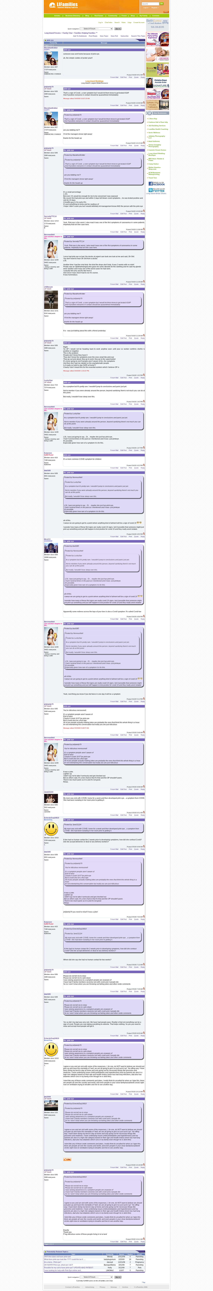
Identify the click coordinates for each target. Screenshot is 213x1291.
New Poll (114, 36)
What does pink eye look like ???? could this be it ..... (64, 1259)
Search (117, 22)
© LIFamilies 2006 (140, 1287)
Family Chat (67, 33)
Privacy (102, 1287)
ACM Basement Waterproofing (154, 173)
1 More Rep (153, 119)
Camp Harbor (154, 164)
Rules (124, 22)
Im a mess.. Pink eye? (52, 1262)
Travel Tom (153, 178)
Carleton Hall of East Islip (158, 122)
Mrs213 (47, 539)
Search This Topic (138, 36)
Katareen (48, 453)
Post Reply (93, 36)
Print (130, 77)
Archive (125, 1287)
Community (112, 16)
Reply (143, 77)
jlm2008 (47, 1097)
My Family (143, 16)
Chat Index (108, 22)
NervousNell (49, 235)
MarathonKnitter (51, 48)
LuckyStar (48, 380)
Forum (124, 16)
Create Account (138, 22)
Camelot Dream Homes (157, 150)
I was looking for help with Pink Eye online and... (63, 1270)
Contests (155, 16)
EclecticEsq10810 (51, 818)
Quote (136, 77)
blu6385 (47, 471)
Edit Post (123, 77)
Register (155, 7)
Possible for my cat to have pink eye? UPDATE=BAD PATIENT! (68, 1268)
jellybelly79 (48, 87)
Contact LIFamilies (72, 1287)
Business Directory (72, 16)
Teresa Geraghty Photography (155, 145)
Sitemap (114, 1287)
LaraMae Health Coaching (158, 129)
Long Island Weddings (94, 81)
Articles (57, 16)
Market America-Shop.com (155, 168)
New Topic (104, 36)
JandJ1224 (48, 792)
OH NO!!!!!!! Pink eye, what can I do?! (58, 1265)
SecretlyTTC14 (50, 216)
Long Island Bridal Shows (156, 193)
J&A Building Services (157, 126)
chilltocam (48, 287)
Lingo (129, 22)
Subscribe (125, 36)
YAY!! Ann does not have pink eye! (57, 1257)
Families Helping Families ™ (86, 33)
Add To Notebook (80, 36)
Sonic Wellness (154, 132)
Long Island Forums (52, 33)
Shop (133, 16)
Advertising (89, 1287)
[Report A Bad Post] (144, 75)
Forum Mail (114, 77)
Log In (145, 7)
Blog (87, 16)
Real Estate (98, 16)
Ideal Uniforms (154, 141)
